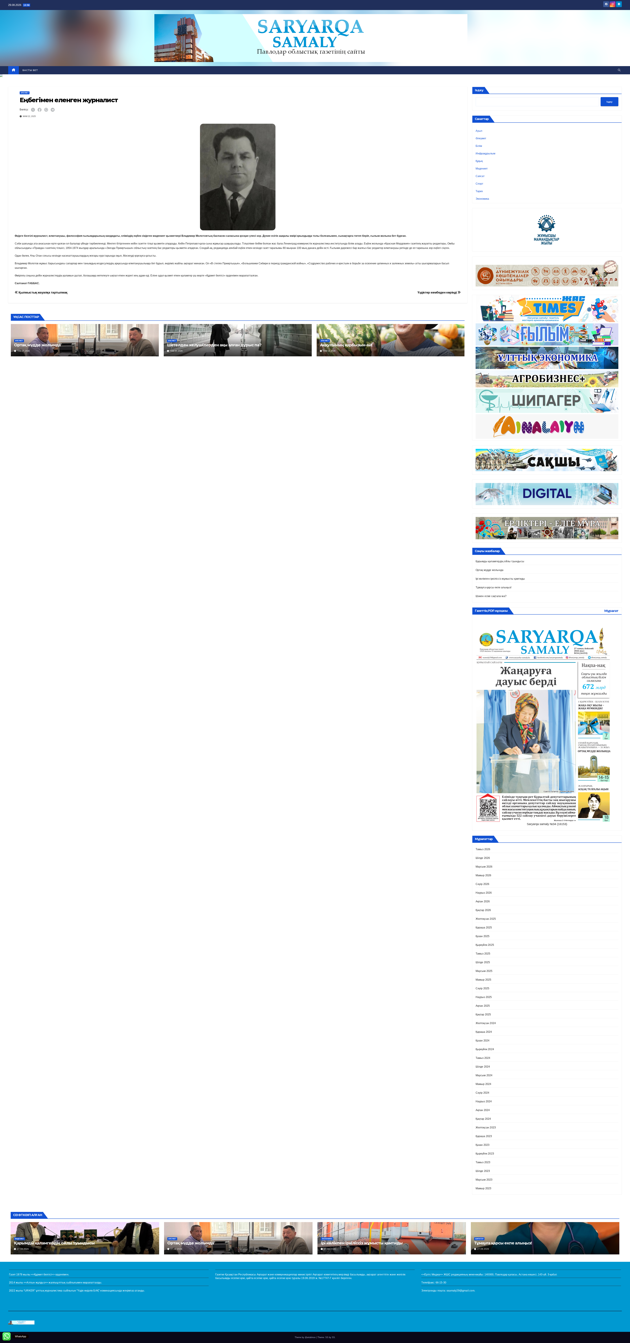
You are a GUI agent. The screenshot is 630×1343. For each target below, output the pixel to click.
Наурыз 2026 (484, 892)
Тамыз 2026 (483, 849)
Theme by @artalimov (305, 1337)
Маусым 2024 (484, 1075)
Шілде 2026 (483, 858)
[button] (619, 70)
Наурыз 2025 (484, 997)
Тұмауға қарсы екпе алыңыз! (494, 587)
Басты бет (30, 70)
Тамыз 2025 (483, 953)
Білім (479, 146)
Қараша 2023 (484, 1136)
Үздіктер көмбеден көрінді (438, 292)
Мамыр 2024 (483, 1084)
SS (333, 1337)
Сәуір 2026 (482, 884)
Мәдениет (482, 168)
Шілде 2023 (483, 1171)
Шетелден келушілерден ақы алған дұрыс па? (214, 345)
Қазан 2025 (483, 936)
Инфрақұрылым (485, 153)
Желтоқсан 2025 (486, 918)
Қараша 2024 (484, 1031)
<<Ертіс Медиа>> (432, 1274)
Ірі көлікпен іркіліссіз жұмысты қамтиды (500, 578)
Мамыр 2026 (483, 875)
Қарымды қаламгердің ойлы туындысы (500, 561)
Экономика (482, 198)
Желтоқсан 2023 (486, 1127)
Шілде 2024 (483, 1066)
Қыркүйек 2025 (485, 945)
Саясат (480, 176)
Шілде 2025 (483, 962)
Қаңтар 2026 (483, 910)
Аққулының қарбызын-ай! (346, 345)
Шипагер (479, 1239)
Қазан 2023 (483, 1145)
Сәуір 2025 (482, 988)
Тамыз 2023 (483, 1162)
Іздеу (479, 90)
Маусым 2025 (484, 971)
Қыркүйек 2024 (485, 1049)
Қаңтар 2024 (483, 1118)
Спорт (479, 183)
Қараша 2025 (484, 927)
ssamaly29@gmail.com (460, 1290)
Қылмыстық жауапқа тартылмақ (42, 292)
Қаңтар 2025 (483, 1014)
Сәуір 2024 (482, 1092)
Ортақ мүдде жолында (37, 345)
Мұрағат (611, 611)
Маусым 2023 (484, 1179)
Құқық (479, 161)
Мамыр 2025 (483, 979)
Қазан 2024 (483, 1040)
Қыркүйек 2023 (485, 1153)
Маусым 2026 (484, 866)
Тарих (479, 191)
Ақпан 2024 (483, 1110)
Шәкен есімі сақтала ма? (491, 596)
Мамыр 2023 (483, 1188)
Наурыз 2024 (484, 1101)
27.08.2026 (23, 1249)
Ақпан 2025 (483, 1005)
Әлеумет (25, 93)
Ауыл (479, 130)
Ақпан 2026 (483, 901)
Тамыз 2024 (483, 1058)
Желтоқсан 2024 (486, 1023)
